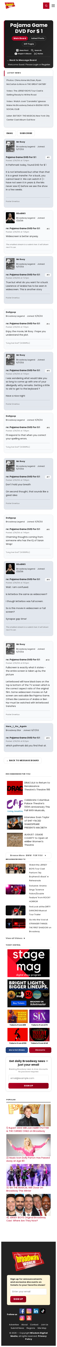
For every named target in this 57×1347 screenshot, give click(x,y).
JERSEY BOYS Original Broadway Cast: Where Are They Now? (26, 1219)
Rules (40, 54)
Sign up (28, 1085)
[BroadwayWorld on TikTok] (43, 1311)
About (24, 1324)
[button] (46, 6)
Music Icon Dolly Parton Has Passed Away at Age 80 (28, 1159)
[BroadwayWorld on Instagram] (29, 1311)
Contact (34, 1324)
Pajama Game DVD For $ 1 (21, 157)
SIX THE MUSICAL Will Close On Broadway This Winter (24, 1189)
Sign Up (18, 1299)
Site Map (42, 1328)
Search (38, 50)
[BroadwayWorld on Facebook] (22, 1311)
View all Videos (14, 938)
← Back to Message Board (22, 60)
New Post (23, 50)
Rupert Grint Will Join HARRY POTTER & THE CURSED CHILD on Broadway (27, 1129)
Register (29, 5)
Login (38, 5)
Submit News (17, 1328)
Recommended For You (18, 774)
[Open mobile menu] (53, 6)
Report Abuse (25, 54)
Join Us (44, 1324)
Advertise (14, 1324)
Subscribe (26, 133)
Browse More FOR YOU (26, 855)
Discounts (40, 1050)
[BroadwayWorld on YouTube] (29, 1318)
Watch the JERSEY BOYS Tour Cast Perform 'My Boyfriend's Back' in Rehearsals (39, 872)
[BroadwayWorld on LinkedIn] (36, 1311)
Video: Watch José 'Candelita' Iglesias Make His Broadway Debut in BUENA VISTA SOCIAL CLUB (27, 105)
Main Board (20, 38)
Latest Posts (37, 38)
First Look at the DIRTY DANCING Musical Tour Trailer (40, 910)
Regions (31, 1328)
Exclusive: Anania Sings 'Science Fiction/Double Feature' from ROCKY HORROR (39, 893)
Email (9, 133)
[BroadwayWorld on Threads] (22, 1318)
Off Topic (29, 44)
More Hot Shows (17, 1050)
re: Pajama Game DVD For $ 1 (23, 228)
